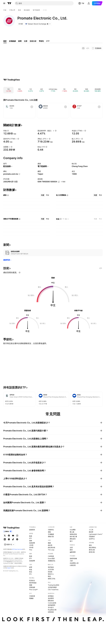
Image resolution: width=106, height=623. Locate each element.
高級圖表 (92, 536)
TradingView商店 (53, 585)
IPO (30, 574)
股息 (30, 572)
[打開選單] (4, 3)
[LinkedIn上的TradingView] (4, 539)
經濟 (30, 567)
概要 (49, 543)
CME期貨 (51, 556)
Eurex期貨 (51, 558)
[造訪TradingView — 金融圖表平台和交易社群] (11, 79)
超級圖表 (32, 530)
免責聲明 (51, 598)
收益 (30, 569)
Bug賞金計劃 (52, 610)
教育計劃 (92, 552)
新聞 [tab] (20, 41)
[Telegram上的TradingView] (8, 539)
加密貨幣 (32, 543)
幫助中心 (51, 574)
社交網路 (73, 530)
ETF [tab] (47, 41)
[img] (48, 24)
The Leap (51, 550)
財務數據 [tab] (12, 41)
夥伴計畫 (92, 550)
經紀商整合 (92, 547)
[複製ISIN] (59, 182)
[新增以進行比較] (32, 107)
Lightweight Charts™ (96, 534)
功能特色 (51, 530)
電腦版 (31, 598)
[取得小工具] (87, 48)
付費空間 (73, 565)
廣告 (90, 545)
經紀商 (50, 545)
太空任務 (51, 569)
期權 (30, 585)
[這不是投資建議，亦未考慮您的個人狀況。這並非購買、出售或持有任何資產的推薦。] (19, 272)
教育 (71, 550)
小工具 (91, 530)
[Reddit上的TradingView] (17, 539)
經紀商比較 (51, 547)
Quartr (9, 568)
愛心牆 (72, 532)
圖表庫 (91, 532)
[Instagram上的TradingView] (17, 535)
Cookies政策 (52, 603)
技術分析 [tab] (33, 41)
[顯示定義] (8, 131)
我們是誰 (51, 567)
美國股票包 (51, 561)
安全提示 (51, 607)
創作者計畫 (73, 536)
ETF (30, 538)
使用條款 (51, 596)
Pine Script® (33, 589)
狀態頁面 (51, 612)
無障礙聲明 (51, 605)
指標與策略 (73, 558)
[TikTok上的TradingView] (13, 539)
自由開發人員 (74, 563)
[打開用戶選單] (89, 3)
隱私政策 (51, 600)
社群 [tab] (25, 41)
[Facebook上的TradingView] (8, 535)
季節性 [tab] (41, 41)
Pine (30, 550)
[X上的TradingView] (4, 535)
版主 (71, 541)
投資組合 (32, 580)
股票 (30, 536)
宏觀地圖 (32, 587)
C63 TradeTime (53, 589)
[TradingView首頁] (9, 3)
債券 (30, 540)
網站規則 (73, 539)
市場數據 (51, 534)
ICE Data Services (17, 549)
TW (82, 3)
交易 (71, 547)
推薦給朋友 (73, 534)
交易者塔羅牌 (52, 587)
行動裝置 (32, 596)
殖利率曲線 (32, 583)
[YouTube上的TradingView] (13, 535)
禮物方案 (51, 536)
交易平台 (92, 539)
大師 (71, 561)
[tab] (42, 195)
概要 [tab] (5, 41)
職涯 (49, 576)
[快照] (83, 48)
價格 (49, 532)
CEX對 (31, 545)
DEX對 (31, 547)
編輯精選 (73, 552)
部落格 (50, 572)
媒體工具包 (51, 578)
